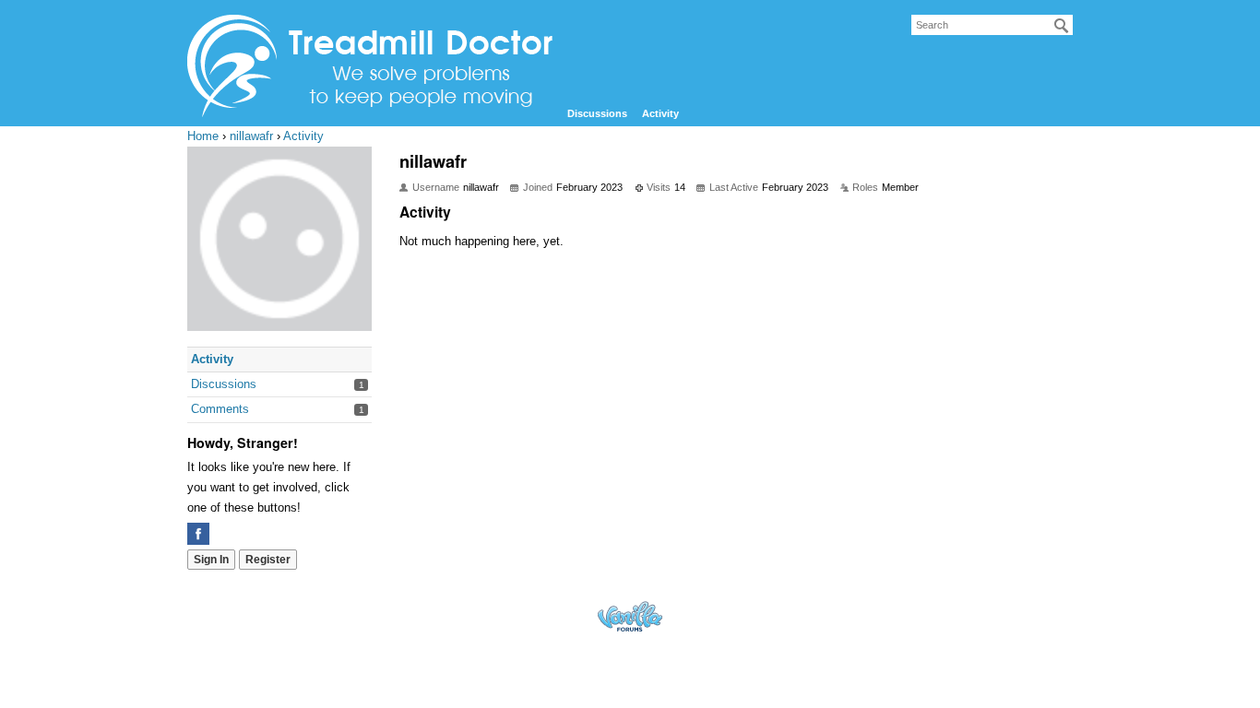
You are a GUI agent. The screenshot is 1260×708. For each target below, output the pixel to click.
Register (268, 559)
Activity (660, 113)
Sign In (211, 559)
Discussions (597, 113)
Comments (220, 409)
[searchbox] (992, 25)
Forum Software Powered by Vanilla (630, 616)
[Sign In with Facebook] (198, 534)
